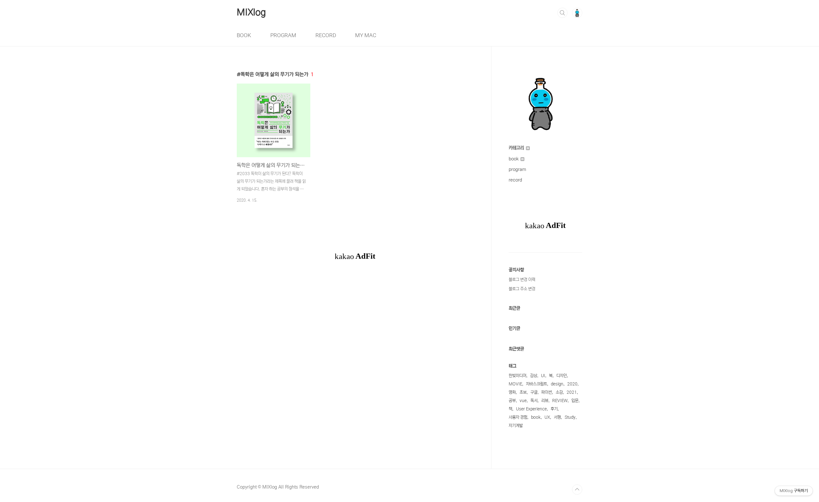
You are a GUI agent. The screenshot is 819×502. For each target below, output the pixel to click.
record (515, 179)
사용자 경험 (518, 417)
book (514, 158)
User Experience (531, 409)
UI (543, 375)
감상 (533, 375)
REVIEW (560, 400)
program (517, 169)
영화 (512, 392)
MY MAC (365, 35)
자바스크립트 (536, 384)
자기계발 (516, 425)
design (557, 384)
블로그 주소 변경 (522, 289)
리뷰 (544, 400)
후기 (554, 409)
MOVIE (515, 384)
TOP (577, 489)
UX (547, 417)
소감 (559, 392)
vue (523, 400)
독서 (533, 400)
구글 (533, 392)
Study (570, 417)
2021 (572, 392)
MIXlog (251, 12)
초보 (523, 392)
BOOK (244, 35)
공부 (512, 400)
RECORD (325, 35)
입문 (574, 400)
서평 (557, 417)
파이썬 (546, 392)
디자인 (561, 375)
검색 (562, 13)
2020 (572, 384)
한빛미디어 (517, 375)
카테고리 (517, 147)
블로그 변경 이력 (522, 279)
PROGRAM (283, 35)
